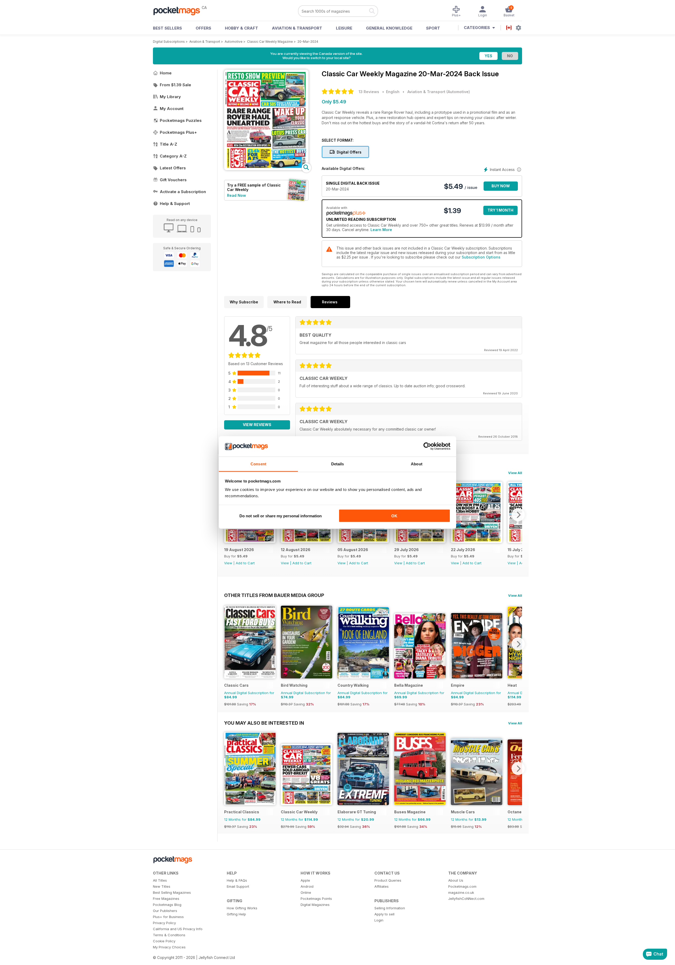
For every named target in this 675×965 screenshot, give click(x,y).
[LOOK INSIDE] (266, 168)
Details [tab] (337, 463)
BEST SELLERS (167, 28)
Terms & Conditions (169, 935)
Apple (305, 880)
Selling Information (389, 908)
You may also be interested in (264, 722)
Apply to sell (384, 914)
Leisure (344, 28)
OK (394, 516)
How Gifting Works (242, 908)
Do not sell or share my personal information (280, 516)
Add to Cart (245, 563)
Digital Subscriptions (169, 42)
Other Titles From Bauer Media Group (274, 595)
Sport (433, 28)
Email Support (238, 886)
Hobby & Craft (241, 28)
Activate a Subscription (183, 191)
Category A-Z (173, 156)
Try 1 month (500, 210)
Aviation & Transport (297, 28)
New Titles (161, 886)
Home (166, 72)
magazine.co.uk (461, 892)
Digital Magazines (315, 904)
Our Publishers (165, 911)
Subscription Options (481, 257)
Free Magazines (166, 898)
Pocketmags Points (316, 898)
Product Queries (387, 880)
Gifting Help (236, 914)
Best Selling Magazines (172, 892)
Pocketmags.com (462, 886)
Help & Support (175, 203)
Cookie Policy (164, 941)
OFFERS (203, 28)
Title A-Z (168, 144)
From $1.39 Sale (175, 84)
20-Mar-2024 (307, 42)
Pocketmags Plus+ (178, 132)
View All (515, 473)
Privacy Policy (164, 923)
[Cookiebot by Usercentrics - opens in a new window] (427, 446)
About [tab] (416, 463)
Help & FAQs (237, 880)
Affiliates (381, 886)
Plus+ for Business (168, 917)
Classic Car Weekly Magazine (270, 42)
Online (306, 892)
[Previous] (228, 644)
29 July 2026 (406, 549)
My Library (170, 96)
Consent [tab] (258, 463)
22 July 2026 (463, 549)
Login (378, 920)
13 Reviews (369, 91)
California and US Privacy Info (177, 929)
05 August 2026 (353, 549)
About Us (455, 880)
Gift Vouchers (173, 179)
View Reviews (257, 424)
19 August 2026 (239, 549)
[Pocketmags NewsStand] (179, 10)
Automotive (234, 42)
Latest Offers (173, 167)
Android (307, 886)
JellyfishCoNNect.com (466, 898)
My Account (172, 108)
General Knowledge (389, 28)
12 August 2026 (295, 549)
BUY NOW (500, 186)
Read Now (236, 195)
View (228, 563)
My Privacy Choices (169, 947)
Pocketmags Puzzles (181, 120)
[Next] (518, 514)
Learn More (381, 229)
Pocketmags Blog (167, 904)
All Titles (160, 880)
